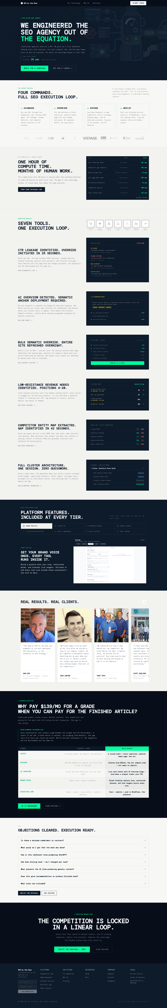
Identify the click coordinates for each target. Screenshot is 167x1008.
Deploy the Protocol (29, 893)
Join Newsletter (27, 991)
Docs (87, 977)
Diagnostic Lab (46, 974)
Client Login (138, 3)
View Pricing (51, 806)
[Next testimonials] (144, 602)
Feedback (111, 981)
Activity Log (45, 985)
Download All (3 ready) (117, 363)
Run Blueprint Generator (28, 486)
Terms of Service (137, 977)
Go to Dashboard (29, 806)
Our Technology (73, 3)
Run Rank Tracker (25, 405)
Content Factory (47, 981)
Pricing (66, 981)
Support (111, 974)
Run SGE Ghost (24, 320)
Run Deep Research (26, 446)
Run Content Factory (27, 363)
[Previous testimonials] (139, 602)
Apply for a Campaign (34, 68)
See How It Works (61, 68)
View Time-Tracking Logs (31, 189)
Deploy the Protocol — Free (72, 949)
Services (96, 3)
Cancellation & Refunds (136, 982)
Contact (111, 977)
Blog (87, 974)
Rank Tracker (45, 988)
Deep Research (46, 977)
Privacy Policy (136, 974)
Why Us (86, 3)
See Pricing (49, 893)
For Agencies (68, 974)
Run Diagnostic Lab (26, 270)
